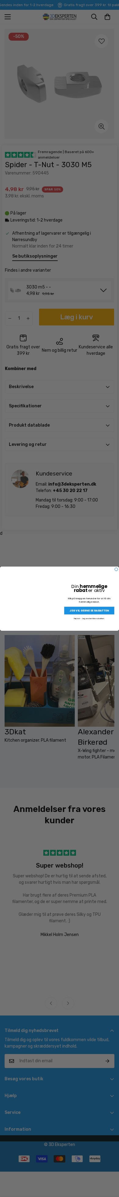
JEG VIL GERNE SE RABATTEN (89, 610)
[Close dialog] (116, 569)
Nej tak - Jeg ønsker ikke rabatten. (89, 618)
